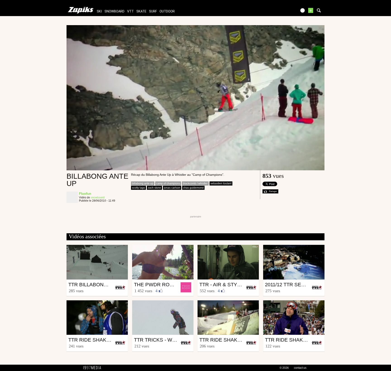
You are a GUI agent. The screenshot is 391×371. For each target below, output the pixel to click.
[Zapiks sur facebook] (284, 12)
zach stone (154, 187)
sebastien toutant (220, 183)
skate (141, 11)
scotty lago (138, 187)
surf (153, 11)
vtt (130, 11)
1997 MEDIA (93, 368)
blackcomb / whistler (195, 183)
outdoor (167, 11)
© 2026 (284, 367)
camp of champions (168, 183)
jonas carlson (172, 187)
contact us (300, 367)
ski (99, 11)
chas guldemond (193, 187)
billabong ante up (142, 183)
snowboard (114, 11)
